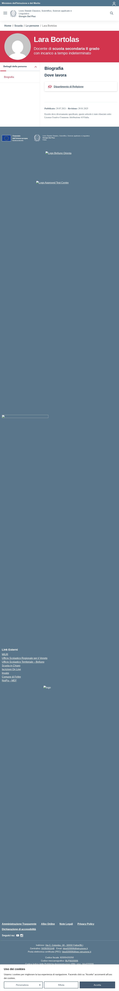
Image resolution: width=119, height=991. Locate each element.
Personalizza (22, 985)
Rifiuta (61, 985)
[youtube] (17, 935)
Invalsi (5, 673)
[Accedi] (114, 3)
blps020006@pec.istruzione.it (76, 951)
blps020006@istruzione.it (75, 948)
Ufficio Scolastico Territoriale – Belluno (23, 662)
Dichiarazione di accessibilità (19, 929)
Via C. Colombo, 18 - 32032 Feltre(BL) (64, 945)
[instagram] (21, 935)
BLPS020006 (71, 960)
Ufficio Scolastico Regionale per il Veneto (24, 658)
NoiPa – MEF (9, 680)
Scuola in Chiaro (11, 665)
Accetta (97, 985)
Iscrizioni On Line (11, 669)
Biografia (9, 77)
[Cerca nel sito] (111, 14)
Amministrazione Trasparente (19, 924)
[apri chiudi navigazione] (5, 13)
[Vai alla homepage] (13, 13)
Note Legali (66, 924)
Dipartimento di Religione (69, 86)
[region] (59, 977)
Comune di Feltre (11, 676)
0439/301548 (47, 948)
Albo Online (48, 924)
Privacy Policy (85, 924)
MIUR (5, 654)
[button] (20, 66)
